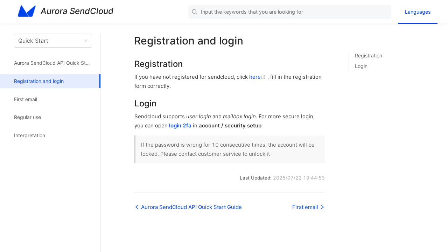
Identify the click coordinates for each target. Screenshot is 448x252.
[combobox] (289, 12)
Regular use (27, 117)
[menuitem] (418, 12)
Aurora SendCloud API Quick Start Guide (57, 63)
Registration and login (39, 81)
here (258, 77)
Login (361, 66)
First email (25, 99)
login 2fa (180, 125)
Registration (368, 55)
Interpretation (29, 135)
